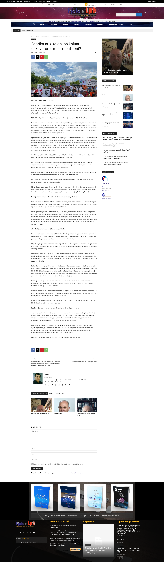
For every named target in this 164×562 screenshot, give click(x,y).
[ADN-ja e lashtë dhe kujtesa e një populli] (87, 405)
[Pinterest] (42, 57)
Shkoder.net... (54, 527)
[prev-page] (32, 419)
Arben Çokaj (105, 183)
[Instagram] (133, 11)
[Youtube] (140, 11)
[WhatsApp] (46, 57)
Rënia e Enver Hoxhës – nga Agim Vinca (85, 362)
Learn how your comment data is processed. (70, 473)
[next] (150, 30)
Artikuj (37, 36)
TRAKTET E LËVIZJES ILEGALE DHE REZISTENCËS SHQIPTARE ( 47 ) (129, 550)
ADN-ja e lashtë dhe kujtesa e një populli (34, 30)
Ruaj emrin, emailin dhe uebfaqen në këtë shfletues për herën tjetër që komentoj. (58, 464)
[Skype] (56, 385)
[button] (144, 11)
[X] (137, 11)
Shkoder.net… (106, 190)
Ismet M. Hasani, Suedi (109, 144)
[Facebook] (130, 11)
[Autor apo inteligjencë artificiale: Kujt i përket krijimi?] (128, 115)
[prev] (147, 30)
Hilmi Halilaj (107, 138)
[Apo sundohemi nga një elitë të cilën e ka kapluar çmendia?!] (128, 124)
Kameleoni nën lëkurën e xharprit (40, 413)
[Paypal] (52, 385)
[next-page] (35, 419)
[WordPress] (66, 385)
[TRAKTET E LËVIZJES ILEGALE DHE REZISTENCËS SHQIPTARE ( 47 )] (145, 551)
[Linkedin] (24, 533)
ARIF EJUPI (106, 150)
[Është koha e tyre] (64, 405)
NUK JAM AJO (122, 540)
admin (35, 52)
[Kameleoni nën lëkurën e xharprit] (41, 405)
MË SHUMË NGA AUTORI (56, 394)
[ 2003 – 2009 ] (104, 21)
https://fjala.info (48, 377)
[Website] (63, 385)
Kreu (32, 36)
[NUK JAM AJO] (145, 542)
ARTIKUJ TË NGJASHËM (39, 394)
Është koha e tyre (58, 413)
